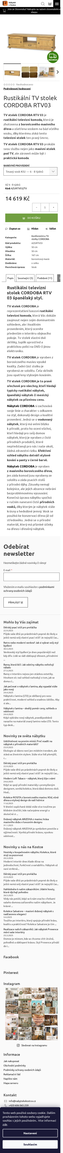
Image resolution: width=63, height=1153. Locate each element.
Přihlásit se (15, 602)
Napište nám (10, 1078)
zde (5, 1124)
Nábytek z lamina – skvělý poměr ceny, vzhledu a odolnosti (30, 710)
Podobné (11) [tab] (44, 278)
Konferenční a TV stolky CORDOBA (40, 237)
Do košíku (33, 217)
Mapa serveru (11, 1083)
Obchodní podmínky (15, 1065)
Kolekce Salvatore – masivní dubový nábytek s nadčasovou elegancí (29, 913)
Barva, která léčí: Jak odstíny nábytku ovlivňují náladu (29, 666)
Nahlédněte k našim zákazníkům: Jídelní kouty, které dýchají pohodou (29, 891)
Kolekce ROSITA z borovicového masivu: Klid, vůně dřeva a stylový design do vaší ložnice (31, 799)
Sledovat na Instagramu (34, 1045)
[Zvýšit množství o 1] (53, 207)
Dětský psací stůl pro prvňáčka (20, 627)
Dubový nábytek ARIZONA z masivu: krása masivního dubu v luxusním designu (26, 821)
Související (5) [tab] (25, 278)
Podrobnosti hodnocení (17, 88)
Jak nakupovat (11, 1061)
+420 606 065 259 (19, 1105)
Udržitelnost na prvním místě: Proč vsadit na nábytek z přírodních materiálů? (28, 743)
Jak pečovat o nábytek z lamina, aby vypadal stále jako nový (30, 688)
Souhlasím (30, 1144)
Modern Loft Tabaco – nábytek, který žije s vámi (29, 778)
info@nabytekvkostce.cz (22, 1100)
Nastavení (30, 1133)
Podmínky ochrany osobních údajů (22, 1069)
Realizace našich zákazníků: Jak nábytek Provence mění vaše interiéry (31, 931)
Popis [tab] (10, 278)
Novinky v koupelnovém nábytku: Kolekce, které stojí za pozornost (30, 854)
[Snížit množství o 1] (36, 207)
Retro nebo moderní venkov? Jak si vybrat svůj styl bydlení (31, 644)
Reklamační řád (12, 1074)
